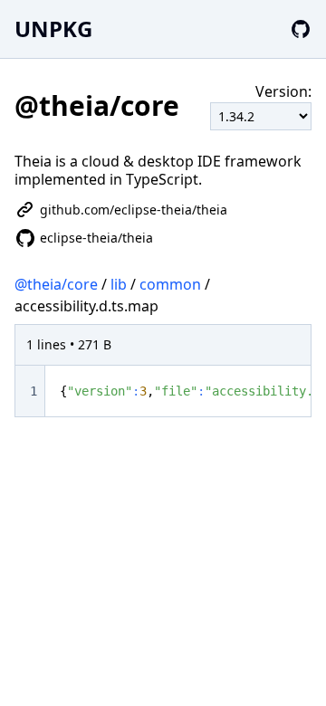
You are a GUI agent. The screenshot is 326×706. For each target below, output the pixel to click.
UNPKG (53, 28)
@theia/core (56, 284)
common (170, 284)
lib (118, 284)
